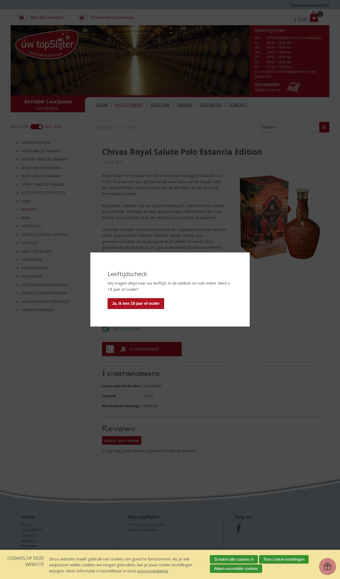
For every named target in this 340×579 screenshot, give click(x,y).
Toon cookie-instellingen (283, 559)
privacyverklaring (152, 570)
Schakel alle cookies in (234, 559)
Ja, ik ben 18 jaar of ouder (136, 303)
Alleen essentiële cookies (236, 568)
